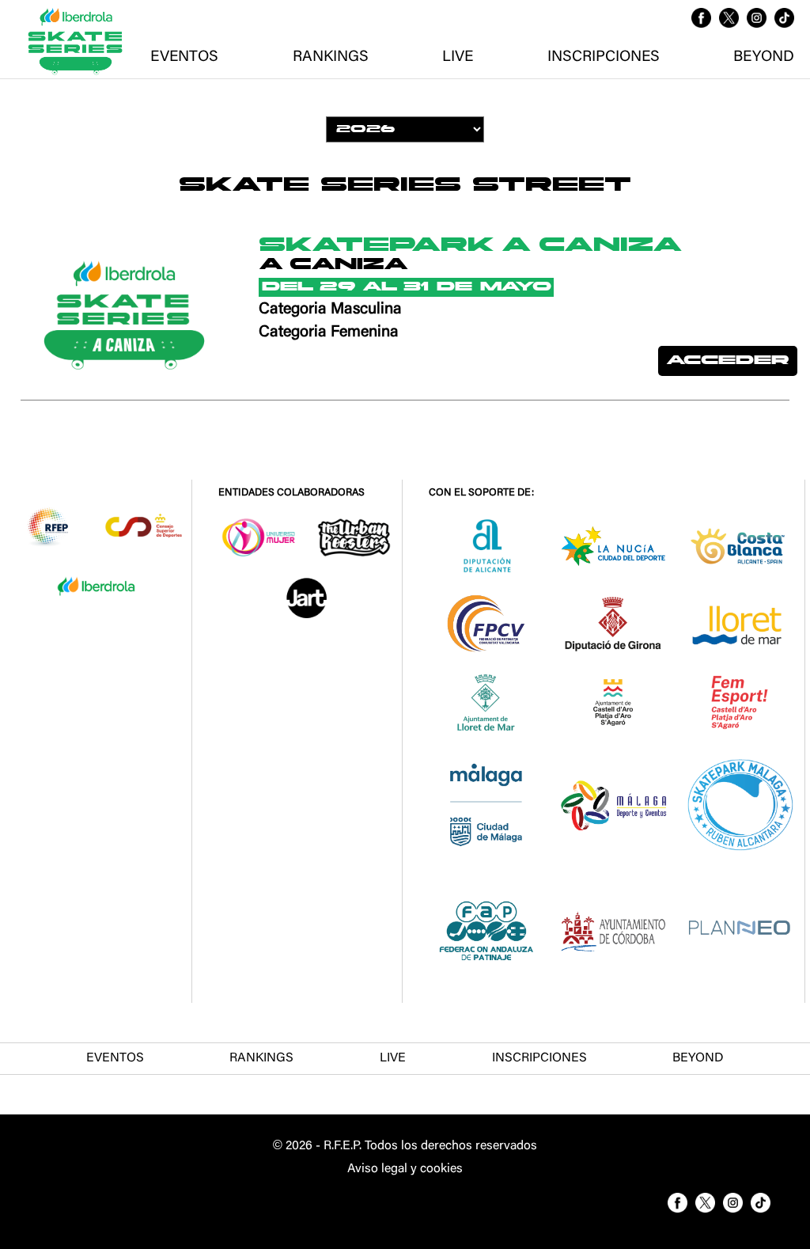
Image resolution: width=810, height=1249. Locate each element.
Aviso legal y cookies (405, 1169)
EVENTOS (184, 57)
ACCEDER (727, 361)
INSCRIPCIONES (603, 57)
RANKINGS (331, 57)
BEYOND (763, 57)
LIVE (457, 57)
